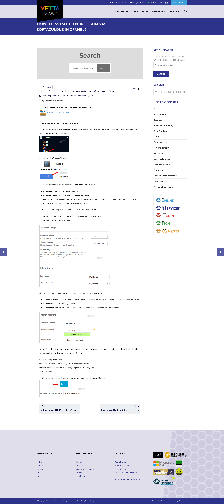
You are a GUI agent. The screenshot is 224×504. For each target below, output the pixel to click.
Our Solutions (140, 11)
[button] (135, 89)
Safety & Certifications (85, 469)
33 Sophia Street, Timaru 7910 (127, 472)
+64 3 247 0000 (119, 2)
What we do (121, 11)
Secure (40, 469)
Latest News (81, 466)
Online (39, 462)
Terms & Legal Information (178, 501)
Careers (79, 472)
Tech (39, 472)
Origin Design (90, 501)
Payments (41, 476)
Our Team (80, 462)
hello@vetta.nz (138, 2)
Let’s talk (174, 11)
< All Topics (46, 87)
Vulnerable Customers (158, 501)
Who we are (158, 11)
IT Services (41, 466)
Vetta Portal (80, 476)
